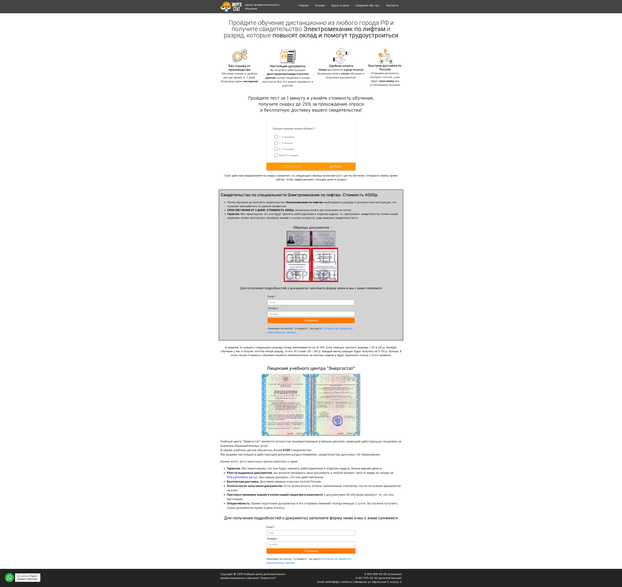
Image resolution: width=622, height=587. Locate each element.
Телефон (273, 308)
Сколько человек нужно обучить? (294, 128)
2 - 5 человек (286, 143)
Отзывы (320, 5)
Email (271, 296)
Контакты (392, 5)
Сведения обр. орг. (368, 5)
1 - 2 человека (286, 137)
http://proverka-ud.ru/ (242, 477)
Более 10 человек (288, 155)
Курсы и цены (340, 5)
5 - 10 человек (286, 149)
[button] (335, 166)
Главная (303, 5)
